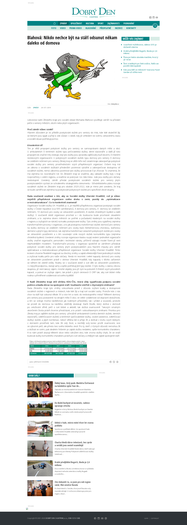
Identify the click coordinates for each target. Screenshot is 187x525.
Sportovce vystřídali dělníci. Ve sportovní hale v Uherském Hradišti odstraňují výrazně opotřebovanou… (72, 432)
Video (63, 28)
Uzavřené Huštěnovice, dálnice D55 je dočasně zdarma (140, 45)
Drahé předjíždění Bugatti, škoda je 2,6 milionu (140, 52)
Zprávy (63, 23)
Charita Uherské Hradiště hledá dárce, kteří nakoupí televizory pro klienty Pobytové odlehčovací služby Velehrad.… (75, 451)
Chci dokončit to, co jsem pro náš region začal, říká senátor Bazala (73, 483)
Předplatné (105, 28)
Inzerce (119, 28)
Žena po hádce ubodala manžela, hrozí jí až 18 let (140, 58)
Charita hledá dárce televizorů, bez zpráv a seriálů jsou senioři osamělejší (73, 444)
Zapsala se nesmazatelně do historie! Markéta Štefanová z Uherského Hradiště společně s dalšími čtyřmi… (74, 392)
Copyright (155, 518)
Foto (53, 28)
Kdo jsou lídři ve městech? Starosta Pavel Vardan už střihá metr (141, 70)
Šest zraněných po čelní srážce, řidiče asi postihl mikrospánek (141, 64)
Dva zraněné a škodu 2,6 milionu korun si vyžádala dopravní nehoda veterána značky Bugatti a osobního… (74, 471)
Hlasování (90, 28)
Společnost (76, 23)
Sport (101, 23)
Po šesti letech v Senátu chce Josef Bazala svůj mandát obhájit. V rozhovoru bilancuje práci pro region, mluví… (73, 491)
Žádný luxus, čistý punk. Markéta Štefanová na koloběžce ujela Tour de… (74, 384)
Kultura (90, 23)
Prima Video (75, 28)
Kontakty (131, 28)
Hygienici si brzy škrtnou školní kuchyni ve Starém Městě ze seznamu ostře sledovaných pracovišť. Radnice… (74, 412)
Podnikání (129, 23)
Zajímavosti (113, 23)
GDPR (146, 518)
